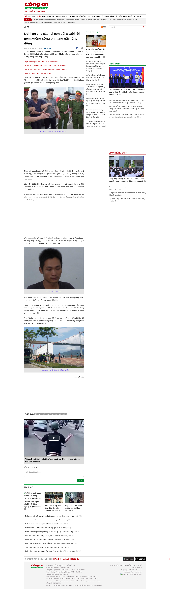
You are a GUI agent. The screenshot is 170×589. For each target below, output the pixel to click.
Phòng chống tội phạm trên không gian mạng (49, 19)
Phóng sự (104, 19)
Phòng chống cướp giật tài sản (54, 22)
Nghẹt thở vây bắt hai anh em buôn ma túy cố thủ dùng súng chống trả (50, 516)
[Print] (82, 48)
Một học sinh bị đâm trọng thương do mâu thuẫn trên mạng (46, 535)
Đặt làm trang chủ (34, 559)
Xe (134, 16)
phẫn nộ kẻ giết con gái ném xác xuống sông (50, 414)
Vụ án (39, 16)
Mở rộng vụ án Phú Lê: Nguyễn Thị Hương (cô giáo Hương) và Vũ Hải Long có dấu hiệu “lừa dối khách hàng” (95, 66)
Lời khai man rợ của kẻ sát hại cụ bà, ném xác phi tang (45, 65)
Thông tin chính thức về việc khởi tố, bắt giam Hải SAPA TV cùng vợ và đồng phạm (95, 124)
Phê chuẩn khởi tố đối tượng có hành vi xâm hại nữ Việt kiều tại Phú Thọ (96, 77)
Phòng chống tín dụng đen (90, 19)
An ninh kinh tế (61, 16)
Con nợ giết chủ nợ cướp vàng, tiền (38, 73)
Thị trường (73, 16)
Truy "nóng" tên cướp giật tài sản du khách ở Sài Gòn (74, 508)
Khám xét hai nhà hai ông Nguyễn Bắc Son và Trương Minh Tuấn (49, 543)
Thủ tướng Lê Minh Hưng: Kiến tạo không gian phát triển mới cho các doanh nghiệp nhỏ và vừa (127, 92)
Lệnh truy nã (71, 22)
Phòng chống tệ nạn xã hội (34, 22)
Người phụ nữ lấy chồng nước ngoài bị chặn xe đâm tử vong (47, 539)
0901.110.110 (75, 559)
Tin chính (31, 16)
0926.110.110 (64, 559)
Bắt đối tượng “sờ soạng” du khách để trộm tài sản (43, 524)
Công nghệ (127, 16)
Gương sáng (109, 16)
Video (139, 16)
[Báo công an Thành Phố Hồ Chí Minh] (36, 5)
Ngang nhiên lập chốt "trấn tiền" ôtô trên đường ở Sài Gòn (53, 508)
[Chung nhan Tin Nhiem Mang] (131, 574)
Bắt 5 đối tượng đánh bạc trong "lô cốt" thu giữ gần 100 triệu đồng (49, 532)
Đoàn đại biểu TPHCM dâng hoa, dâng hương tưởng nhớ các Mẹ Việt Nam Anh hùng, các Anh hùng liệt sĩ (126, 108)
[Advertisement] (101, 7)
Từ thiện (118, 16)
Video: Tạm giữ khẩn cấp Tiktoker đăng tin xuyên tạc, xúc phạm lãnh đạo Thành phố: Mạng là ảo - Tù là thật (95, 88)
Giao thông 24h (48, 16)
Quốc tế (99, 16)
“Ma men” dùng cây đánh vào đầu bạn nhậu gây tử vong (45, 547)
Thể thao (91, 16)
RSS (104, 27)
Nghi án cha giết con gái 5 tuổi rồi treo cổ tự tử (42, 62)
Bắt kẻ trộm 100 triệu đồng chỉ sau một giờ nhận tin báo (45, 528)
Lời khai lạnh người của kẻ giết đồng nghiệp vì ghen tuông (32, 504)
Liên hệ (48, 559)
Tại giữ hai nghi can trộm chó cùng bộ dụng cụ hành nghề (46, 520)
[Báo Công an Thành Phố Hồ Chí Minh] (26, 15)
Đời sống (82, 16)
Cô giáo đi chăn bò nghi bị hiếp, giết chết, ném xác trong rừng (47, 69)
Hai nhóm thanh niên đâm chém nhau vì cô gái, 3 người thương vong (50, 551)
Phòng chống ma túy (72, 19)
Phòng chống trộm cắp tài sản (127, 19)
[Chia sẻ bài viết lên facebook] (77, 48)
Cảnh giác (112, 19)
